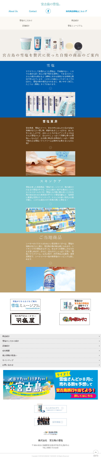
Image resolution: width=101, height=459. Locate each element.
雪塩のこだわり (25, 20)
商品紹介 (75, 20)
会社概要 (6, 351)
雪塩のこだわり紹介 (10, 341)
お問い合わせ (7, 365)
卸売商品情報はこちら (75, 11)
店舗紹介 (26, 26)
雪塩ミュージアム (75, 26)
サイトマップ (7, 360)
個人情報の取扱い (9, 355)
